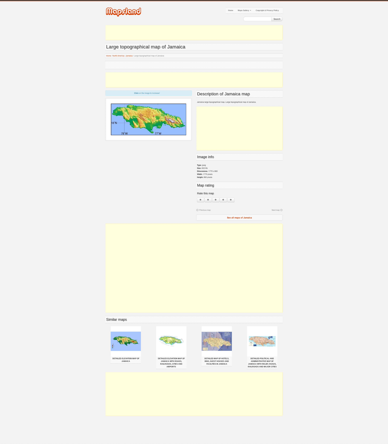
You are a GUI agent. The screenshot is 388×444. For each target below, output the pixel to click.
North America (118, 55)
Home (230, 10)
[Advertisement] (194, 32)
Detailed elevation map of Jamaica (125, 359)
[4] (223, 200)
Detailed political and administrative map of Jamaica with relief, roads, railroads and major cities (262, 362)
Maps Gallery (244, 10)
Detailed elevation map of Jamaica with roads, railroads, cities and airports (171, 362)
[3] (215, 200)
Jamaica (129, 55)
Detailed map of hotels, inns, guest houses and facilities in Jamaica (216, 361)
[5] (230, 200)
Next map (276, 210)
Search (277, 18)
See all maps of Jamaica (239, 217)
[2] (208, 200)
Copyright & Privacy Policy (267, 10)
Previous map (205, 210)
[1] (200, 200)
